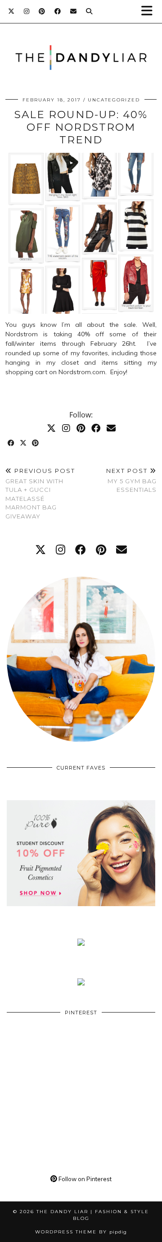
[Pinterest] (42, 11)
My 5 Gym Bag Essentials (131, 480)
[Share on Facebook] (11, 443)
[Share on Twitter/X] (24, 443)
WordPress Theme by (81, 1232)
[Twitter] (11, 11)
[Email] (73, 11)
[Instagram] (27, 11)
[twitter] (40, 549)
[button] (150, 11)
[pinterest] (101, 549)
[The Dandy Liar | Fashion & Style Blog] (81, 44)
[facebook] (80, 549)
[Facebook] (57, 11)
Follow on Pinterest (84, 1178)
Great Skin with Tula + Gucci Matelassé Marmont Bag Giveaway (40, 493)
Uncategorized (114, 100)
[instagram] (60, 549)
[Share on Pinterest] (36, 443)
